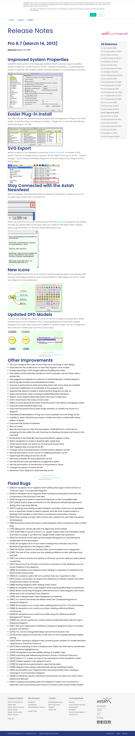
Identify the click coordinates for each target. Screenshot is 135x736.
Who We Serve (33, 698)
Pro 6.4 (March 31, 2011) (109, 123)
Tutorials (52, 698)
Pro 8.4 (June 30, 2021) (109, 78)
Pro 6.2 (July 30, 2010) (108, 129)
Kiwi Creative (54, 733)
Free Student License (77, 705)
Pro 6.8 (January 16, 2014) (110, 109)
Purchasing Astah (76, 698)
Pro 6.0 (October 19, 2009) (110, 136)
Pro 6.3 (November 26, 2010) (111, 126)
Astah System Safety (16, 707)
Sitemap (124, 733)
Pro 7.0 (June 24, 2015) (109, 102)
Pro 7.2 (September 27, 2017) (111, 95)
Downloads (73, 707)
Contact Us (73, 715)
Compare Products (15, 698)
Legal (118, 733)
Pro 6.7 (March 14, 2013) (110, 112)
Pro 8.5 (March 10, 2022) (109, 72)
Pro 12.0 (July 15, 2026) (109, 48)
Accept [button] (93, 15)
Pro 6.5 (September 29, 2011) (111, 119)
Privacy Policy (110, 733)
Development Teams (36, 707)
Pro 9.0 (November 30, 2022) (111, 68)
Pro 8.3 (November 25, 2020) (111, 82)
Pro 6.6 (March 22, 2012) (109, 116)
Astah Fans (32, 711)
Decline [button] (101, 15)
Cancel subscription (77, 712)
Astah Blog (62, 222)
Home (12, 20)
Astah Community (15, 712)
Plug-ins (11, 719)
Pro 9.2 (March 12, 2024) (109, 61)
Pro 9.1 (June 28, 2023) (109, 65)
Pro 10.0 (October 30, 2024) (111, 58)
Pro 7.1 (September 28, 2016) (111, 99)
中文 (98, 714)
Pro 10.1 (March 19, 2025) (109, 55)
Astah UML (12, 705)
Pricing (71, 702)
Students (31, 702)
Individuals (32, 705)
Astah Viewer (13, 715)
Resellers (72, 710)
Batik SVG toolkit (56, 152)
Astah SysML (12, 710)
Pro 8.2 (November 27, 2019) (111, 85)
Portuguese (101, 706)
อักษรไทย (100, 718)
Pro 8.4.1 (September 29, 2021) (112, 75)
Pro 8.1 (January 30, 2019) (110, 89)
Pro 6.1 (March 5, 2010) (109, 133)
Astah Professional (15, 702)
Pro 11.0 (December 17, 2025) (111, 51)
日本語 (99, 710)
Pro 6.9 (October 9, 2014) (110, 106)
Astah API (52, 710)
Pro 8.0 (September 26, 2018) (111, 92)
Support (21, 20)
